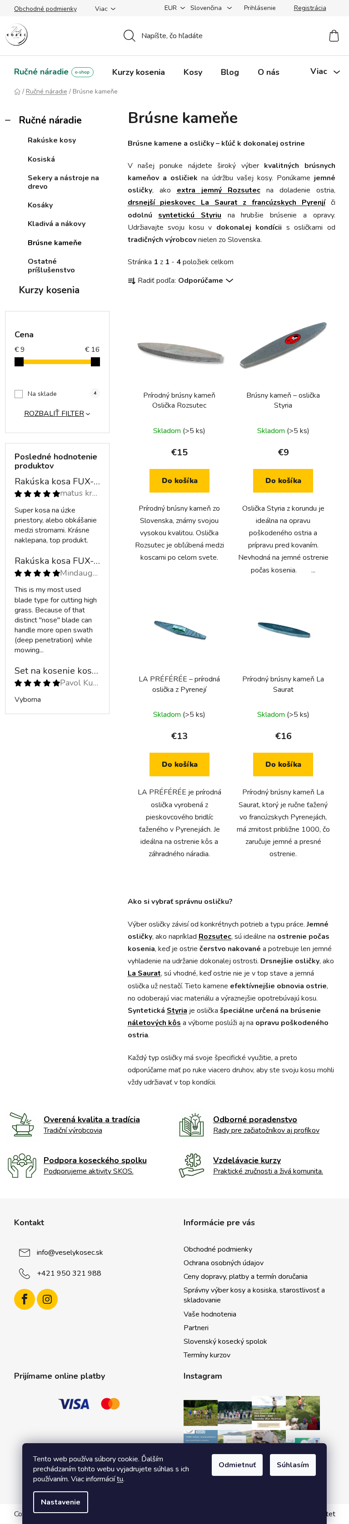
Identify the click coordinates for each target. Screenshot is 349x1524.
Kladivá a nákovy (56, 224)
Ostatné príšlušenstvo (51, 265)
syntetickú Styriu (189, 215)
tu (120, 1479)
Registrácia (310, 8)
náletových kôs (154, 1023)
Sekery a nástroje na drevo (63, 182)
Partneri (196, 1328)
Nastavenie (60, 1502)
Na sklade (62, 394)
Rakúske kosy (52, 140)
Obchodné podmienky (45, 9)
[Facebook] (24, 1299)
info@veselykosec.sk (70, 1253)
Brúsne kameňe (55, 243)
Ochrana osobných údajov (224, 1263)
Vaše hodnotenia (210, 1314)
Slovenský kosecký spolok (225, 1341)
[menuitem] (54, 72)
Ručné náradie (50, 120)
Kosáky (40, 205)
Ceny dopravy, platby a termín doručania (246, 1277)
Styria (177, 1011)
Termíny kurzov (207, 1355)
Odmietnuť (237, 1465)
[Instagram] (47, 1299)
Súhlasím (293, 1465)
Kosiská (41, 159)
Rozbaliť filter (54, 414)
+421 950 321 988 (69, 1273)
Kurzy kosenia (49, 290)
